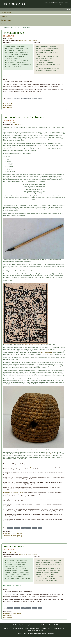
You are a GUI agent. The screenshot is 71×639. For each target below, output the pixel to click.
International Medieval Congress (48, 453)
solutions (34, 98)
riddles (22, 98)
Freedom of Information (33, 633)
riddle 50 (40, 608)
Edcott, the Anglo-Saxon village (32, 344)
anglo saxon (10, 98)
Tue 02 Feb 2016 (11, 38)
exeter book (17, 98)
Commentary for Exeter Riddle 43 (12, 535)
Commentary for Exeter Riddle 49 (28, 40)
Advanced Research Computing (51, 628)
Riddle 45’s (43, 352)
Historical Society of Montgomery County (33, 449)
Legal (24, 633)
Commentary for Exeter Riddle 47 (12, 537)
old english (28, 98)
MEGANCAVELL (8, 36)
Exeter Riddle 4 (7, 104)
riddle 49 (40, 98)
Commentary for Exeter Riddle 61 (12, 613)
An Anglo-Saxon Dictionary (34, 467)
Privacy (19, 633)
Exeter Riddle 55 (7, 107)
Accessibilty (50, 633)
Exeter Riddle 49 (13, 32)
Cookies (43, 633)
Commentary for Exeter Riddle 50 (28, 554)
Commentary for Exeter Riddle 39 (12, 533)
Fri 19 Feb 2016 (11, 552)
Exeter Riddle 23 (7, 105)
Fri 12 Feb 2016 (11, 122)
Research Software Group (30, 628)
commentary (49, 352)
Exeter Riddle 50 (13, 546)
